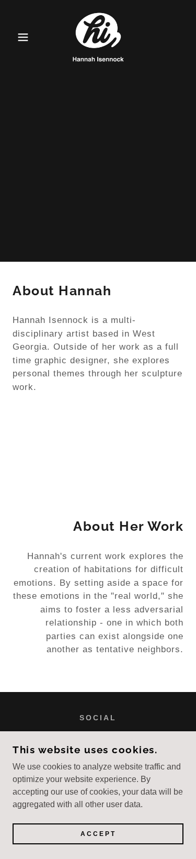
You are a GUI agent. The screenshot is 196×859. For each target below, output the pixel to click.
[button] (15, 37)
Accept (98, 834)
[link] (98, 37)
